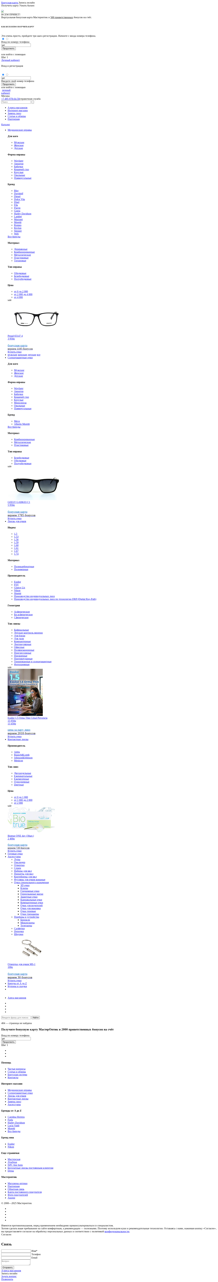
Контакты (13, 1077)
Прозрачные (20, 655)
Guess (17, 210)
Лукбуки (12, 1162)
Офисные (19, 647)
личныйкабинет (6, 91)
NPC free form (15, 1165)
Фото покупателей (18, 1195)
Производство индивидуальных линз (34, 596)
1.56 (16, 539)
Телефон (36, 1254)
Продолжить (9, 48)
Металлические (22, 254)
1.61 (16, 548)
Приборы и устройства (26, 917)
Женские (19, 145)
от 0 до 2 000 (21, 291)
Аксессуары (14, 856)
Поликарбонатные (24, 566)
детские (32, 354)
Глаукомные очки (29, 891)
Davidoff (18, 193)
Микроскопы (27, 922)
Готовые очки (15, 853)
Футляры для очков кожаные (29, 879)
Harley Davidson (22, 213)
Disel (16, 202)
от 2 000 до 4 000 (23, 294)
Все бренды (14, 236)
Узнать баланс (27, 5)
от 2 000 (18, 803)
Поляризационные (24, 650)
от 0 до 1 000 (21, 797)
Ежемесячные (21, 779)
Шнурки (18, 934)
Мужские (19, 142)
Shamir (17, 593)
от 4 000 (18, 297)
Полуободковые (22, 279)
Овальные (19, 175)
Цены (11, 1170)
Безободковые (21, 276)
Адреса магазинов (17, 107)
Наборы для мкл (23, 871)
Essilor (17, 581)
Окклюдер (19, 862)
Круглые (18, 172)
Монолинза (20, 402)
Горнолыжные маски (31, 894)
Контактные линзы (18, 739)
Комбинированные (24, 252)
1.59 (16, 542)
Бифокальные (21, 630)
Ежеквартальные (23, 776)
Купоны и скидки (17, 986)
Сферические (21, 617)
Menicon (18, 760)
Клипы (24, 888)
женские (22, 354)
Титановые (20, 260)
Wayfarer (18, 160)
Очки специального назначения (31, 882)
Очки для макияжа (30, 908)
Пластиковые (21, 257)
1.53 (16, 536)
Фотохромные (22, 664)
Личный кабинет (10, 60)
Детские (18, 148)
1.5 (15, 533)
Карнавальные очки (31, 899)
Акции (11, 1197)
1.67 (16, 551)
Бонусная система (17, 1074)
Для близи (19, 635)
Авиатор (18, 163)
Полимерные (21, 569)
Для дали (19, 638)
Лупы (17, 859)
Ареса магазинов (17, 997)
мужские (12, 354)
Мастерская (14, 1159)
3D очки (25, 885)
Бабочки (18, 166)
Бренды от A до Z (17, 983)
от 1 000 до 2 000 (23, 800)
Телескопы (26, 925)
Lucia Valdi (13, 1125)
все (38, 354)
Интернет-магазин (18, 110)
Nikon (17, 590)
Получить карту (10, 5)
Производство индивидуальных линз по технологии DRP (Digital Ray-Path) (55, 599)
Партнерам (14, 119)
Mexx (17, 421)
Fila (16, 205)
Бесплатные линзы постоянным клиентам (30, 1168)
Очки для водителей (31, 905)
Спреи (17, 868)
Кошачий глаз (21, 169)
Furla (10, 1119)
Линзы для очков (17, 521)
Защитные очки (29, 896)
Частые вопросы (17, 1068)
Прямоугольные (22, 178)
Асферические (22, 611)
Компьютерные (22, 641)
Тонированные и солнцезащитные (33, 661)
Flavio (17, 208)
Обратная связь (16, 1189)
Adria (17, 752)
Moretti (17, 222)
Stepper (18, 231)
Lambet (18, 216)
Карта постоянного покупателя (25, 1192)
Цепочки (19, 931)
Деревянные (20, 249)
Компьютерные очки (31, 902)
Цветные (19, 784)
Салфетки (19, 928)
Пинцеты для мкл (23, 873)
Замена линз (14, 113)
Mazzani (18, 219)
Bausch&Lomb (22, 754)
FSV (16, 584)
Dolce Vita (19, 199)
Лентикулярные (22, 644)
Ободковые (20, 273)
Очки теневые (28, 911)
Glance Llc (19, 587)
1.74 (16, 554)
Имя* (34, 1251)
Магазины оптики (17, 1183)
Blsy (16, 190)
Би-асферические (23, 614)
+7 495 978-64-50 (10, 98)
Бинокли (25, 919)
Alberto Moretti (22, 424)
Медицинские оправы (20, 130)
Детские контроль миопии (28, 632)
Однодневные (21, 781)
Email (34, 1257)
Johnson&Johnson (23, 757)
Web (16, 233)
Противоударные (23, 658)
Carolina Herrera (16, 1117)
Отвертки (19, 865)
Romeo (17, 225)
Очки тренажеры (29, 914)
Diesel (17, 196)
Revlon (17, 228)
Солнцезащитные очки (20, 357)
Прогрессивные (22, 653)
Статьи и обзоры (17, 116)
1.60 (16, 545)
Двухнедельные (22, 773)
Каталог (5, 124)
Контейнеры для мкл (25, 876)
